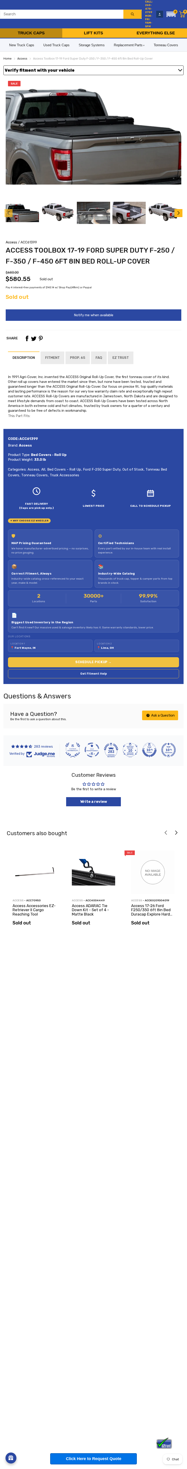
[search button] (132, 14)
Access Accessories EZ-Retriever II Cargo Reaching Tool (34, 909)
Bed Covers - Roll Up (63, 469)
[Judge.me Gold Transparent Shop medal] (92, 750)
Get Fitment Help (93, 673)
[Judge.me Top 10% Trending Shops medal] (168, 750)
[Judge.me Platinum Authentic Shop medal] (72, 750)
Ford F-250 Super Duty (101, 469)
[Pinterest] (40, 338)
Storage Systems (92, 45)
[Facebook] (27, 338)
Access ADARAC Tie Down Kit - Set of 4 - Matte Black (90, 909)
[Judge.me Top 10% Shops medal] (149, 750)
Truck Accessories (64, 475)
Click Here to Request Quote (93, 1458)
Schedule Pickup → (93, 662)
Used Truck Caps (56, 45)
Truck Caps (31, 33)
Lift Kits (93, 33)
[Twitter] (33, 338)
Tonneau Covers (166, 45)
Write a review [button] (93, 801)
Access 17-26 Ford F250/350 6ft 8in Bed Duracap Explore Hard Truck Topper (151, 912)
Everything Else (156, 33)
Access (11, 242)
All (42, 469)
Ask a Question (162, 715)
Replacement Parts (128, 45)
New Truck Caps (21, 45)
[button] (171, 14)
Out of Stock (133, 469)
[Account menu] (159, 14)
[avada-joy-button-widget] (10, 1458)
